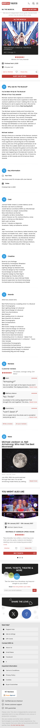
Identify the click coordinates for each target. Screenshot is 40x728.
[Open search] (33, 3)
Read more (33, 387)
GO (34, 590)
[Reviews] (20, 57)
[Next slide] (35, 505)
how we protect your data (22, 587)
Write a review (7, 424)
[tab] (18, 557)
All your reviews (21, 424)
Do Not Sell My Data (17, 725)
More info (28, 548)
